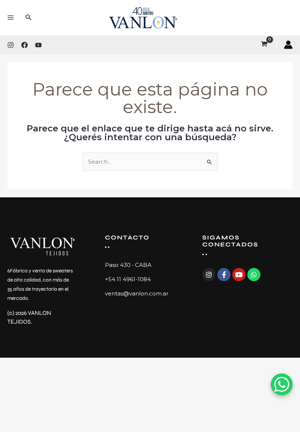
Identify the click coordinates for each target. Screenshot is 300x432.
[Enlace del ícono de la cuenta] (288, 44)
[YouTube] (38, 45)
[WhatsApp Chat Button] (282, 384)
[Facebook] (24, 45)
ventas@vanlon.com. (134, 293)
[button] (28, 17)
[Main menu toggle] (10, 17)
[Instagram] (10, 45)
